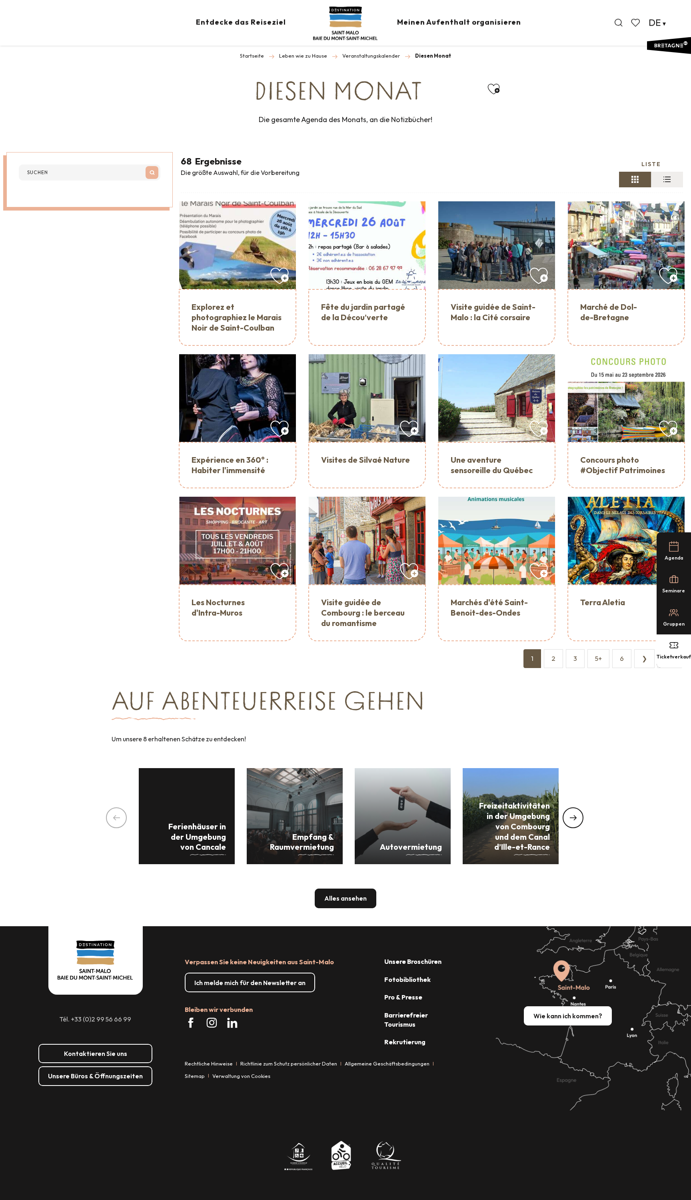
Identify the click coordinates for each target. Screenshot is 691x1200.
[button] (618, 23)
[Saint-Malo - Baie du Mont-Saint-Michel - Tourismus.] (345, 23)
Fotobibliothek (407, 979)
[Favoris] (636, 23)
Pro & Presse (403, 997)
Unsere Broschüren (412, 961)
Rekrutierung (404, 1042)
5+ (598, 658)
